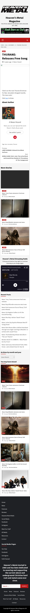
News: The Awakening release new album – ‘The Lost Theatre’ (14, 336)
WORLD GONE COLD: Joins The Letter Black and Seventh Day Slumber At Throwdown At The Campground (15, 157)
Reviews (4, 512)
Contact (4, 539)
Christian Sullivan (12, 224)
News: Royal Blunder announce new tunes (13, 222)
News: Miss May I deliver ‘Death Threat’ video (13, 319)
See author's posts (15, 132)
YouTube (4, 549)
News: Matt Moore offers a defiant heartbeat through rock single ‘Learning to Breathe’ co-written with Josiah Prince (15, 330)
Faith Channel (6, 559)
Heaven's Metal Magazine (14, 19)
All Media (4, 532)
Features (4, 509)
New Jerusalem (9, 144)
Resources (5, 536)
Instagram (5, 525)
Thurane (15, 144)
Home (3, 502)
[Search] (27, 40)
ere (7, 98)
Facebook (5, 522)
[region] (15, 31)
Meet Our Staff (6, 529)
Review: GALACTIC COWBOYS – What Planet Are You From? (14, 341)
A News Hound (16, 62)
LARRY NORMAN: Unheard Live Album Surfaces (13, 150)
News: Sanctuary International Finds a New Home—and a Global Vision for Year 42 (14, 346)
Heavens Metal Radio (8, 516)
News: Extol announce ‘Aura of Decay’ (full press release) (14, 308)
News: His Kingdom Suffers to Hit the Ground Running (13, 313)
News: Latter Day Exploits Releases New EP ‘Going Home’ (14, 324)
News (4, 51)
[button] (15, 31)
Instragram (5, 556)
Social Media (5, 519)
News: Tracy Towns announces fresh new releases (14, 300)
